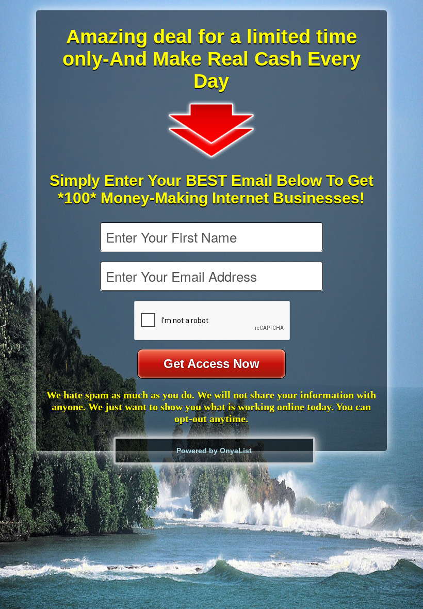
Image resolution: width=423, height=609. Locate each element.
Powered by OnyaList (214, 450)
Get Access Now (211, 364)
